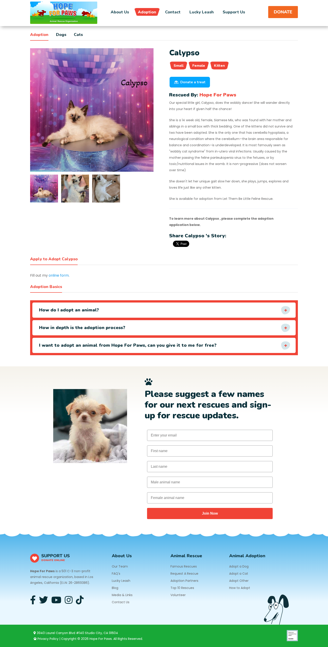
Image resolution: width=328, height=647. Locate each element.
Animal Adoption (247, 556)
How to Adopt (239, 588)
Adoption (147, 12)
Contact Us (120, 602)
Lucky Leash (201, 12)
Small (178, 65)
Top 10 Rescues (182, 588)
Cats (78, 34)
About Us (120, 12)
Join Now (210, 513)
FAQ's (116, 573)
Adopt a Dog (239, 566)
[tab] (44, 188)
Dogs (61, 34)
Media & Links (122, 595)
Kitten (219, 65)
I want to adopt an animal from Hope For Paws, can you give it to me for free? (127, 345)
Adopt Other (239, 580)
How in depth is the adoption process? (82, 328)
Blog (115, 588)
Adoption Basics (46, 286)
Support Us (234, 12)
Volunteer (178, 595)
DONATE (283, 12)
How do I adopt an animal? (69, 310)
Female (198, 65)
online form (59, 275)
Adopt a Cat (238, 573)
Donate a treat (193, 82)
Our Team (120, 566)
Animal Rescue (186, 556)
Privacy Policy (47, 639)
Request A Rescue (184, 573)
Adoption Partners (184, 580)
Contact (173, 12)
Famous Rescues (183, 566)
